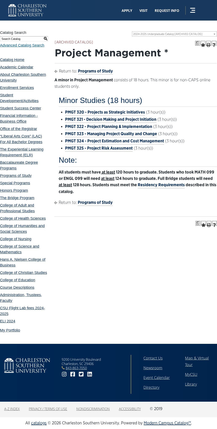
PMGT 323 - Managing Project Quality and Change (111, 133)
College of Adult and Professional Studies (17, 208)
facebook (72, 374)
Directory (151, 387)
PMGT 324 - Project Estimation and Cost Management (114, 140)
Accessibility (130, 409)
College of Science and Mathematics (19, 249)
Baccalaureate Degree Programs (19, 165)
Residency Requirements (161, 184)
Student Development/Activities (19, 98)
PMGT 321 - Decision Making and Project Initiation (110, 119)
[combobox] (174, 33)
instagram (64, 374)
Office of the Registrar (18, 129)
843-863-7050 (76, 368)
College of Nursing (15, 239)
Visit (143, 10)
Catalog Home (12, 60)
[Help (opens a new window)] (214, 43)
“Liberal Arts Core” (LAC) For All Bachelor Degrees (21, 139)
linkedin (89, 374)
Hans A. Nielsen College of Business (22, 262)
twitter (81, 374)
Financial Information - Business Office (19, 119)
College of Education (17, 280)
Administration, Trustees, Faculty (21, 298)
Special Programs (15, 183)
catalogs (39, 422)
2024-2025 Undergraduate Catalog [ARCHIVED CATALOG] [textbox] (167, 34)
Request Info (167, 10)
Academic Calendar (16, 67)
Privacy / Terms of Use (48, 409)
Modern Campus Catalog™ (167, 422)
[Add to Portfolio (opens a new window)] (203, 43)
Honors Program (14, 190)
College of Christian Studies (23, 273)
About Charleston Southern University (23, 77)
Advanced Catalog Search (22, 45)
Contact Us (153, 358)
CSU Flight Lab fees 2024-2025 (22, 311)
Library (191, 384)
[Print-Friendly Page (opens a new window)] (208, 43)
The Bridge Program (17, 198)
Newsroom (152, 367)
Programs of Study (16, 176)
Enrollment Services (17, 88)
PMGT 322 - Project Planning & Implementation (108, 126)
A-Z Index (12, 409)
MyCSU (191, 374)
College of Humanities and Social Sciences (22, 229)
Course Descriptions (17, 287)
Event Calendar (156, 377)
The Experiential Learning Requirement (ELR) (21, 152)
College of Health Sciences (23, 218)
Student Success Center (20, 108)
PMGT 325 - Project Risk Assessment (99, 148)
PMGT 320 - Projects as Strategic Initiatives (105, 112)
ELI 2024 (7, 321)
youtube (98, 374)
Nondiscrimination (93, 409)
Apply (127, 10)
